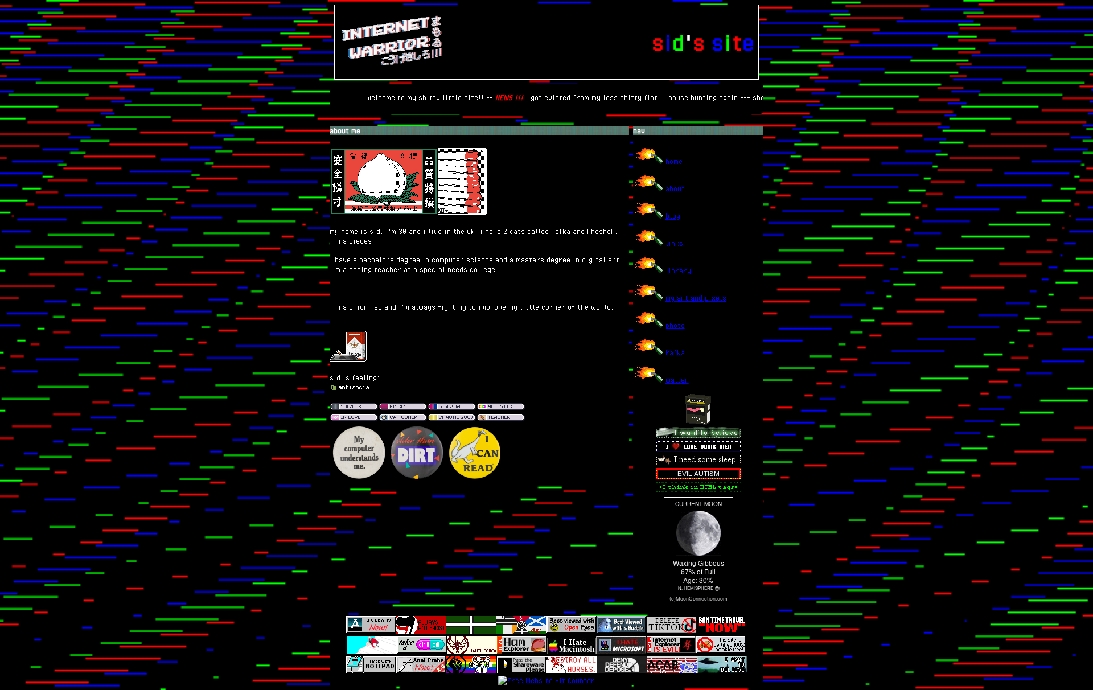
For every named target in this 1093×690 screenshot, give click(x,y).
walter (677, 379)
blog (672, 215)
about (675, 188)
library (678, 270)
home (674, 161)
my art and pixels (695, 297)
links (674, 243)
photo (675, 325)
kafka (675, 352)
